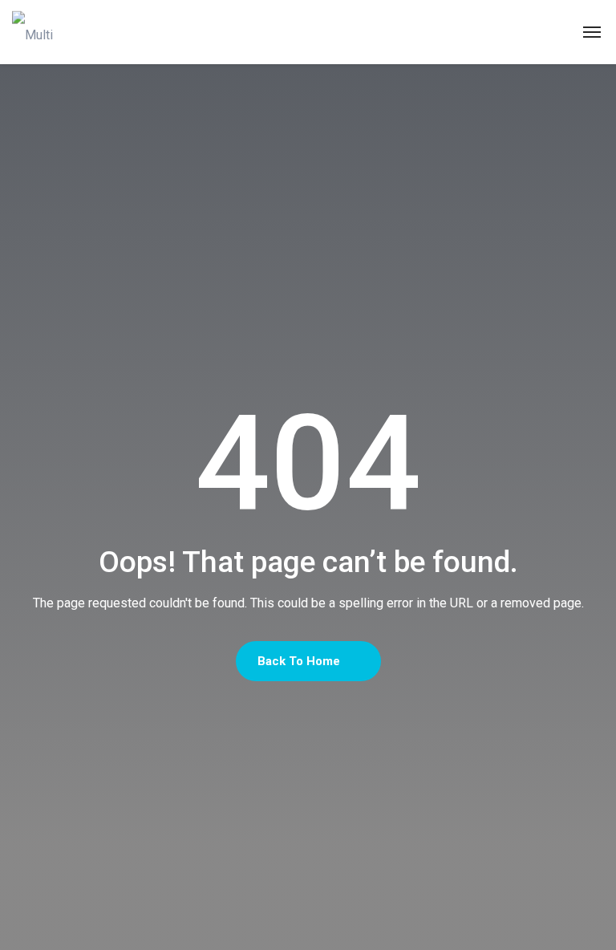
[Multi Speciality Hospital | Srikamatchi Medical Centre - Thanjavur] (44, 32)
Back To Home (300, 661)
